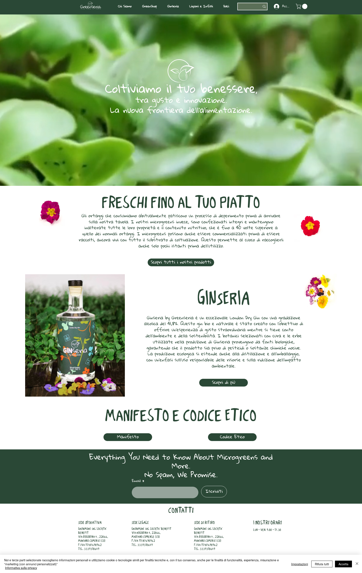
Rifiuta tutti (322, 564)
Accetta (343, 564)
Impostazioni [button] (299, 564)
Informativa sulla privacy (21, 568)
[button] (127, 6)
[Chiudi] (356, 564)
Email (136, 480)
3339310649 (91, 549)
